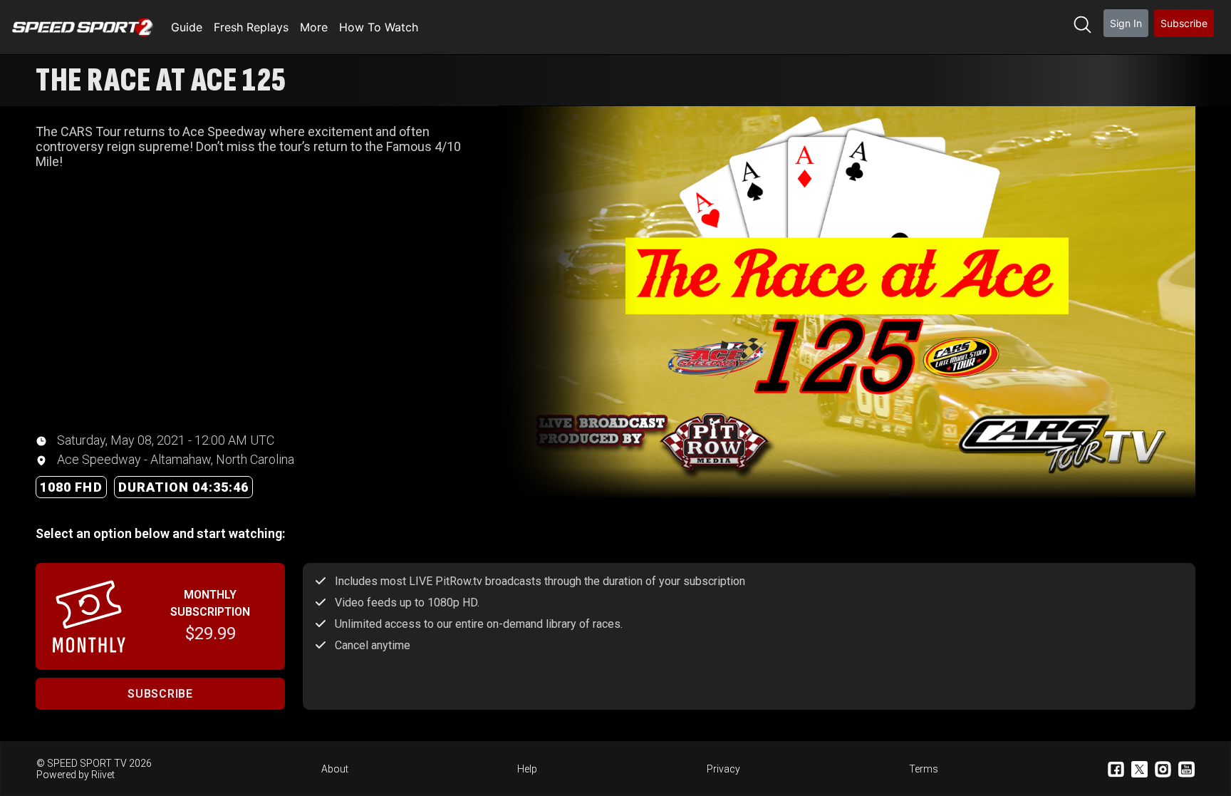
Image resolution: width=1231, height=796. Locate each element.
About (334, 769)
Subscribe (1183, 23)
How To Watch (378, 27)
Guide (186, 27)
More (314, 27)
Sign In (1126, 23)
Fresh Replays (251, 27)
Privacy (723, 769)
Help (527, 769)
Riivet (103, 774)
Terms (923, 769)
